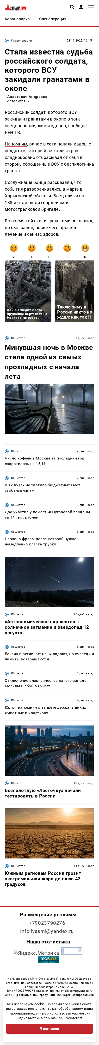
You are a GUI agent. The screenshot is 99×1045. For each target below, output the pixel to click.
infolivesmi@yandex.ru (47, 931)
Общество (18, 338)
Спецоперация (21, 40)
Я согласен (49, 1029)
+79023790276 (47, 923)
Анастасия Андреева (27, 96)
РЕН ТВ (12, 132)
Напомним (16, 143)
